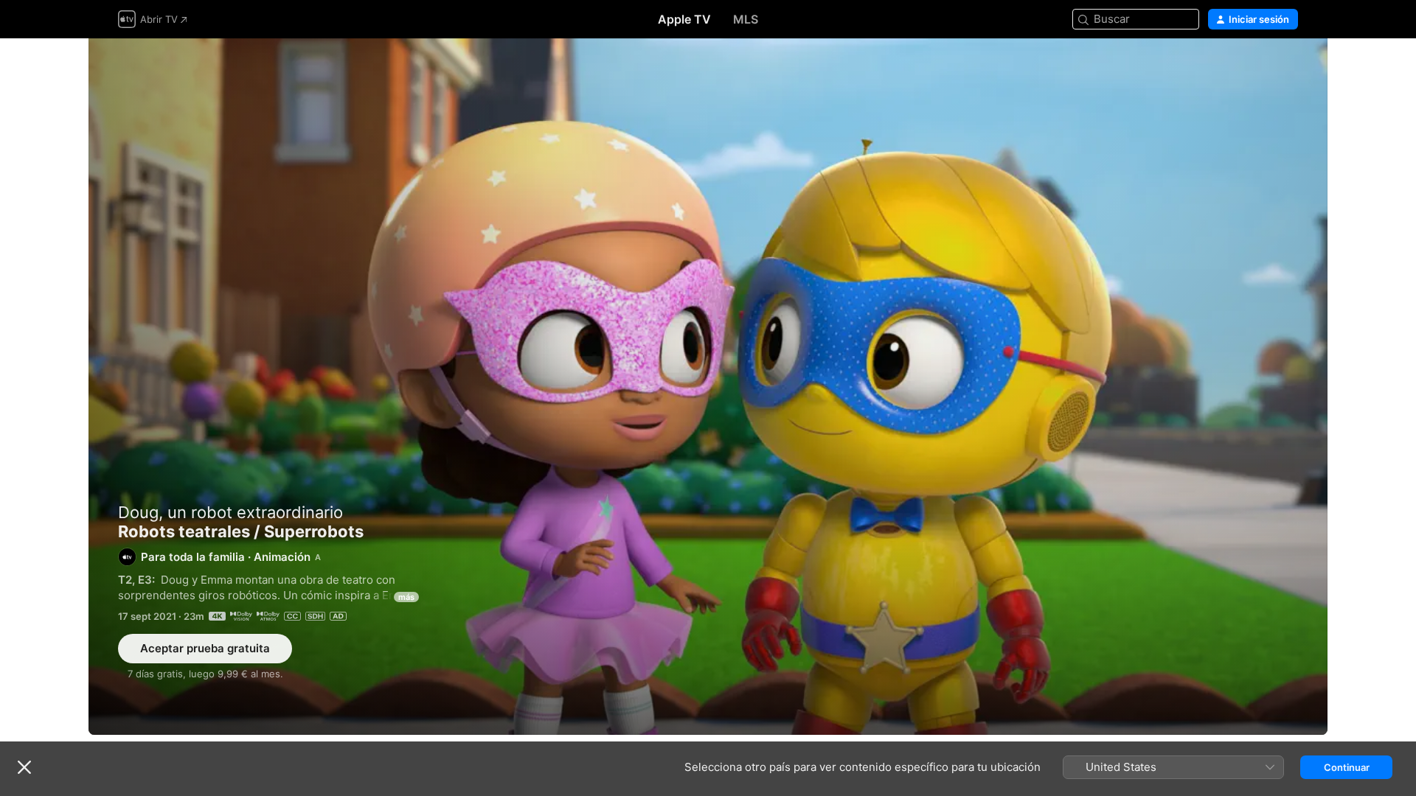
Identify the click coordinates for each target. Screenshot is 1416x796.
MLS (745, 19)
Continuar (1347, 767)
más (406, 597)
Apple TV (684, 19)
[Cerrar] (24, 767)
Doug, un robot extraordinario (230, 512)
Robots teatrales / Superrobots (708, 386)
